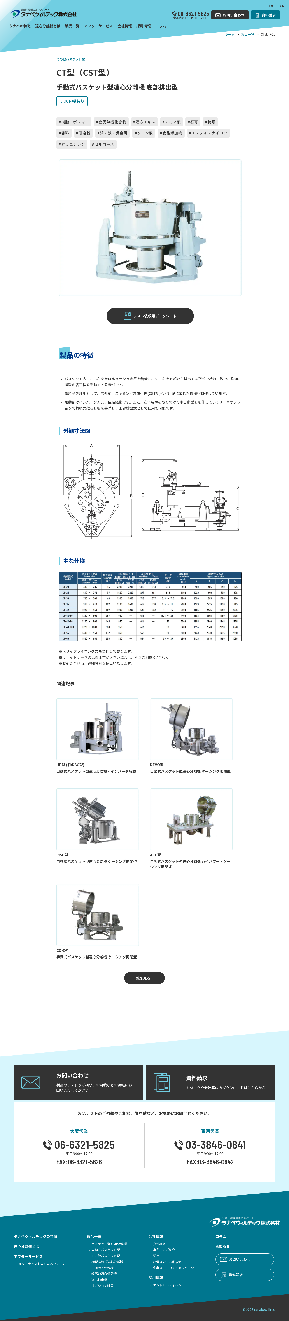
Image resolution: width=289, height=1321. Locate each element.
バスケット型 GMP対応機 (109, 1243)
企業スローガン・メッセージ (173, 1267)
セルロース (104, 144)
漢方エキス (146, 121)
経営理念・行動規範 (167, 1262)
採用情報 (156, 1277)
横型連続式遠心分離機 (107, 1262)
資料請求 (236, 1274)
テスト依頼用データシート (155, 316)
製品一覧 (247, 34)
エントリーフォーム (167, 1285)
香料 (65, 133)
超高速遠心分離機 (104, 1273)
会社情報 (156, 1236)
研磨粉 (85, 133)
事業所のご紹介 (164, 1250)
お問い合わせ (239, 1259)
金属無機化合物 (112, 121)
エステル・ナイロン (209, 133)
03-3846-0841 (214, 1144)
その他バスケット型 (70, 59)
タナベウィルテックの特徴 (35, 1236)
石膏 (194, 121)
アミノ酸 (173, 121)
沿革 (156, 1255)
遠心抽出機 (99, 1279)
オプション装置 (102, 1285)
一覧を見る (141, 978)
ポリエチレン (73, 144)
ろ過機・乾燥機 (102, 1267)
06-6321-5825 (193, 13)
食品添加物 (172, 133)
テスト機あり (72, 101)
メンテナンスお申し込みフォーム (42, 1264)
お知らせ (222, 1246)
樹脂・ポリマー (75, 121)
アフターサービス (28, 1256)
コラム (220, 1236)
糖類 (212, 121)
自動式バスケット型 (105, 1250)
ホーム (230, 34)
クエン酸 (145, 133)
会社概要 (159, 1243)
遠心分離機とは (26, 1246)
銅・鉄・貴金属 (114, 133)
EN (271, 6)
